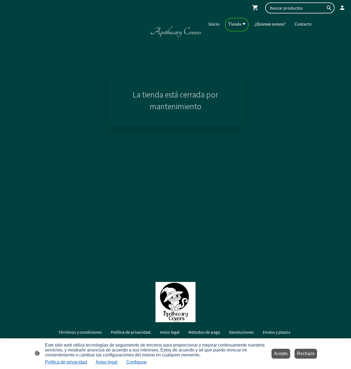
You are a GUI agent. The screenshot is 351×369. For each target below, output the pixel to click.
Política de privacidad (66, 362)
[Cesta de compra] (256, 7)
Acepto (281, 353)
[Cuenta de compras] (342, 7)
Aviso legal (106, 362)
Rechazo (306, 353)
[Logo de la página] (175, 41)
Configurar (136, 362)
